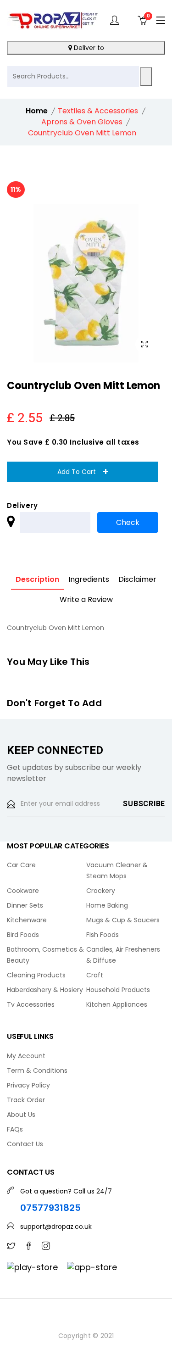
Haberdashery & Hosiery (45, 989)
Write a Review (86, 599)
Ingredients (88, 579)
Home (37, 111)
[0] (142, 20)
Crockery (100, 890)
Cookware (23, 890)
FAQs (15, 1129)
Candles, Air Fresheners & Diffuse (123, 955)
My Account (26, 1055)
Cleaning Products (36, 975)
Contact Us (25, 1144)
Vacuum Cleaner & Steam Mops (117, 870)
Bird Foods (23, 934)
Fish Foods (102, 934)
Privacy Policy (28, 1085)
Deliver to (88, 47)
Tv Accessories (31, 1004)
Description (37, 579)
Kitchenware (27, 920)
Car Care (21, 865)
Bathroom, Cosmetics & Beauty (45, 955)
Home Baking (107, 905)
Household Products (118, 989)
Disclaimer (137, 579)
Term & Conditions (37, 1070)
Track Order (26, 1099)
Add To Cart (80, 471)
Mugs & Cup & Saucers (123, 920)
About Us (21, 1114)
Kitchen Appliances (116, 1004)
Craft (94, 975)
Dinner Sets (25, 905)
